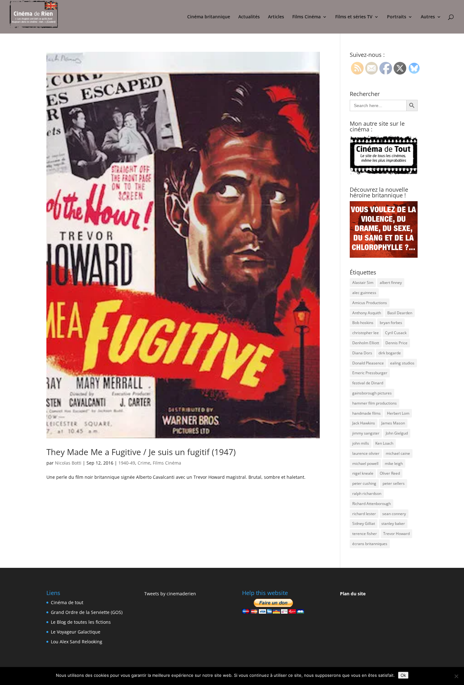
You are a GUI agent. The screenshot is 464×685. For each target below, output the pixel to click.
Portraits (396, 17)
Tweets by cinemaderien (170, 594)
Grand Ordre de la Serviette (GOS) (86, 612)
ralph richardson (366, 493)
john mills (360, 443)
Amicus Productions (369, 302)
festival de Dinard (367, 383)
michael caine (398, 453)
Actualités (249, 17)
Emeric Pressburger (369, 373)
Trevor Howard (396, 533)
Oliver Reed (390, 473)
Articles (276, 17)
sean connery (394, 513)
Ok (403, 675)
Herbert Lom (398, 413)
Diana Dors (362, 353)
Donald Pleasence (368, 363)
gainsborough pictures (372, 393)
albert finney (391, 282)
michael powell (365, 463)
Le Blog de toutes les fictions (81, 622)
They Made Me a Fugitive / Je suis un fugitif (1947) (141, 452)
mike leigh (394, 463)
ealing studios (402, 363)
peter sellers (394, 483)
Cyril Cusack (396, 332)
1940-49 (126, 463)
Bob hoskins (362, 322)
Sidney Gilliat (363, 523)
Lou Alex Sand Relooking (76, 642)
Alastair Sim (362, 282)
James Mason (393, 423)
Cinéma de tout (67, 602)
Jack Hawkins (363, 423)
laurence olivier (365, 453)
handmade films (366, 413)
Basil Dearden (399, 312)
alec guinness (364, 292)
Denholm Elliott (365, 343)
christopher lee (365, 332)
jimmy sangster (365, 433)
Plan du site (353, 594)
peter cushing (364, 483)
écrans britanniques (369, 543)
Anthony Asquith (366, 312)
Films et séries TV (353, 17)
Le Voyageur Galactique (75, 632)
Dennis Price (396, 343)
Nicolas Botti (68, 463)
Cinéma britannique (208, 17)
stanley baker (393, 523)
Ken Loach (384, 443)
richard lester (364, 513)
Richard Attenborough (371, 503)
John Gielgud (397, 433)
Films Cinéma (306, 17)
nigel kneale (362, 473)
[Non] (456, 676)
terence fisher (364, 533)
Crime (144, 463)
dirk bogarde (389, 353)
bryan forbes (391, 322)
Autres (428, 17)
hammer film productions (374, 403)
